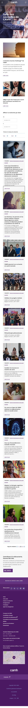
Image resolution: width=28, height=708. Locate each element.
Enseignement (6, 602)
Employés (6, 677)
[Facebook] (11, 588)
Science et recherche (8, 600)
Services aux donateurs (8, 623)
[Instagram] (20, 588)
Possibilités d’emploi (8, 615)
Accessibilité (14, 691)
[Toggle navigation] (1, 2)
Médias (4, 621)
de (3, 117)
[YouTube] (23, 588)
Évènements (6, 625)
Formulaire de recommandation (10, 619)
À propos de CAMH (7, 613)
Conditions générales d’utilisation (14, 688)
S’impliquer (5, 604)
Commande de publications (9, 617)
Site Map (14, 695)
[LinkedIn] (17, 588)
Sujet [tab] (12, 136)
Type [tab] (4, 136)
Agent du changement (8, 606)
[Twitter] (14, 588)
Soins (4, 596)
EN (15, 698)
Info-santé (5, 598)
